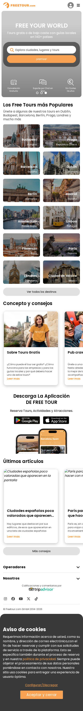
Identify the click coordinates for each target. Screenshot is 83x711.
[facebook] (13, 598)
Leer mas (13, 379)
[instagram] (5, 598)
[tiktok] (36, 598)
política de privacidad (39, 659)
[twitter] (28, 598)
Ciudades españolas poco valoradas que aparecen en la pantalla (30, 515)
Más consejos (41, 551)
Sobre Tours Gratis (23, 352)
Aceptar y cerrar (41, 694)
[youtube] (21, 598)
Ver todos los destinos (41, 292)
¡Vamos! (41, 59)
